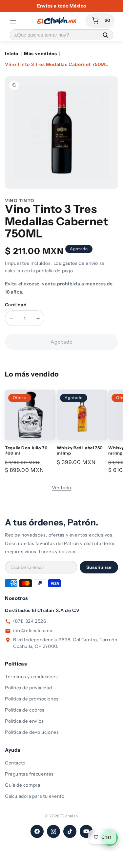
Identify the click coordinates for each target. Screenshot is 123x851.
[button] (13, 20)
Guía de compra (22, 785)
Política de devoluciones (32, 732)
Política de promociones (32, 699)
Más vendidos (40, 53)
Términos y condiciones (31, 677)
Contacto (15, 763)
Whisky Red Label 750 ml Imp (80, 450)
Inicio (11, 53)
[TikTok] (69, 831)
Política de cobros (25, 710)
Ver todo (61, 487)
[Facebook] (37, 831)
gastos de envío (80, 263)
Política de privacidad (28, 688)
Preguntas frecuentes (29, 774)
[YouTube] (86, 831)
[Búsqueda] (105, 35)
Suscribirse (99, 567)
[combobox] (54, 35)
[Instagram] (53, 831)
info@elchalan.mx (33, 631)
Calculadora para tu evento (35, 796)
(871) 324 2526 (29, 621)
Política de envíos (24, 721)
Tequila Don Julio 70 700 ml (26, 450)
